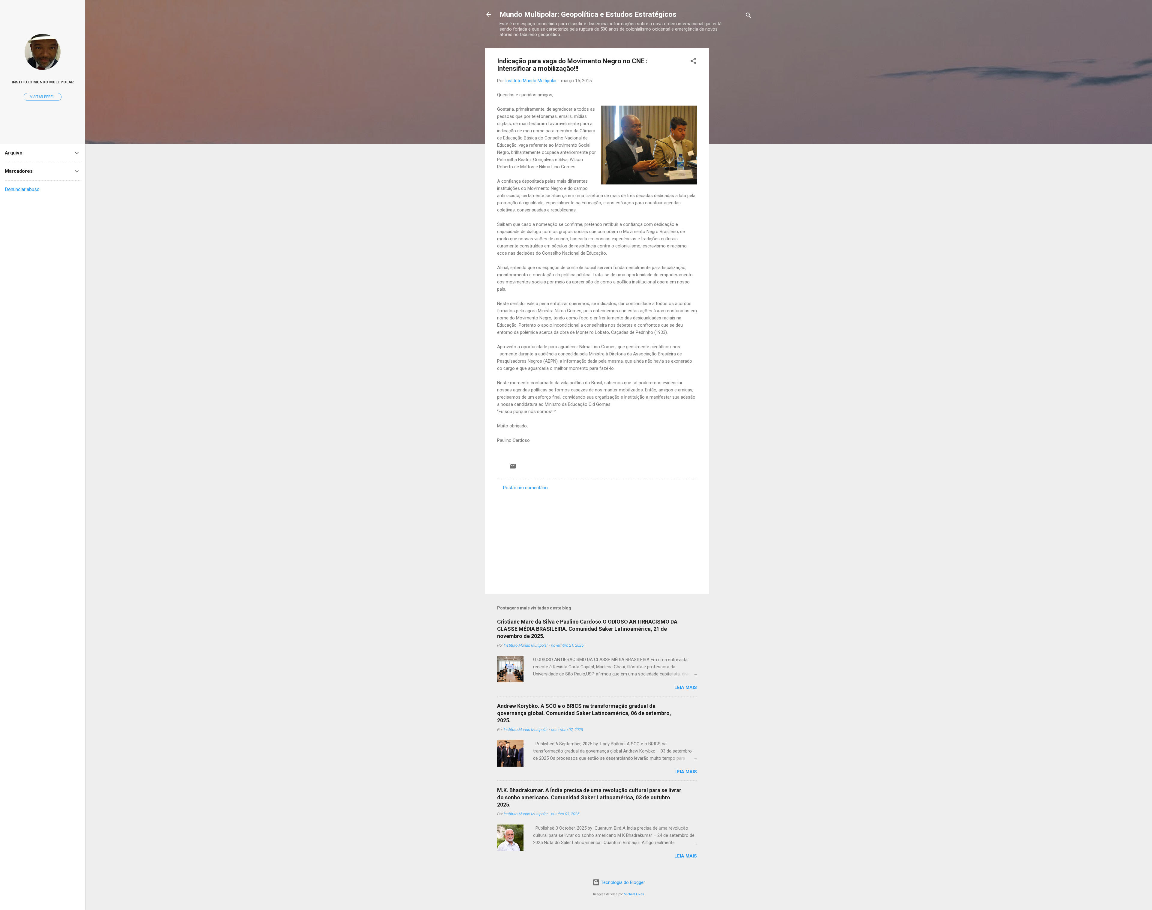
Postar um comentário (525, 487)
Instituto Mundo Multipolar (43, 81)
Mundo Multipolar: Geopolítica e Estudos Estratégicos (588, 14)
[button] (693, 62)
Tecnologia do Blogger (622, 882)
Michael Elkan (634, 894)
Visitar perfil (42, 97)
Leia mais (685, 687)
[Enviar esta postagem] (512, 468)
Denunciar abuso (22, 189)
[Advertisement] (733, 138)
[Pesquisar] (748, 16)
